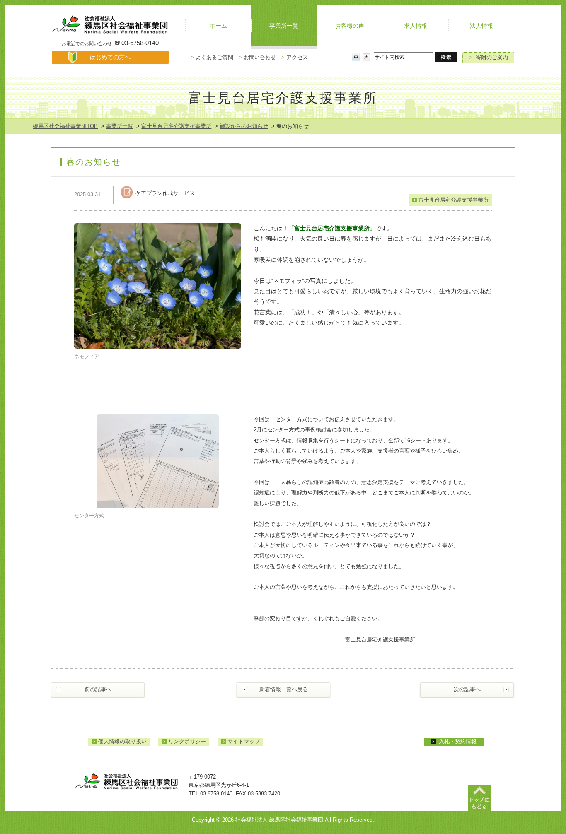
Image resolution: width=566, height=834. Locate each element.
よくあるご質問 (212, 57)
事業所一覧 (119, 126)
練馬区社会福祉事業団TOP (65, 126)
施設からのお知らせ (244, 126)
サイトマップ (243, 741)
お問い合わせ (257, 57)
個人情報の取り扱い (122, 741)
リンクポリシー (187, 741)
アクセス (294, 57)
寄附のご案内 (488, 57)
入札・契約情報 (458, 741)
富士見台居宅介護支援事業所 (176, 126)
